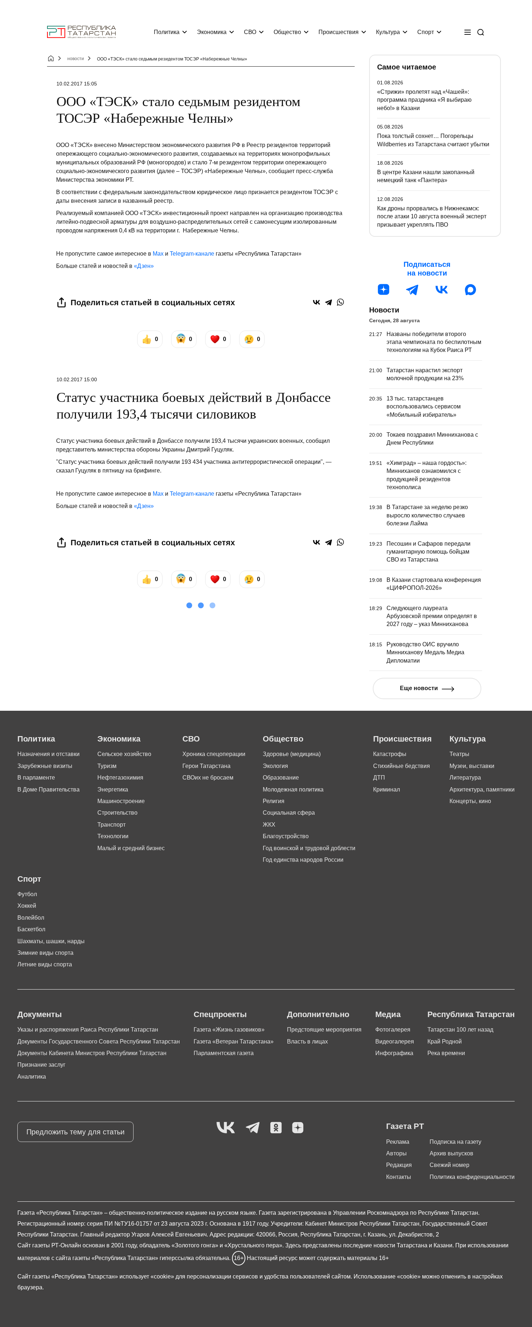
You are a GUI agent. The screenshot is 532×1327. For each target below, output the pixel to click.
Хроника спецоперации (213, 754)
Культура (388, 32)
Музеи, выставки (471, 766)
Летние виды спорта (44, 964)
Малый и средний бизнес (131, 848)
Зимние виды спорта (45, 953)
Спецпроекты (220, 1014)
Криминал (386, 789)
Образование (281, 777)
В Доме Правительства (48, 789)
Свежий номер (449, 1165)
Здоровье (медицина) (292, 754)
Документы (39, 1014)
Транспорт (111, 825)
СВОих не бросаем (207, 777)
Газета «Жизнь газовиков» (229, 1029)
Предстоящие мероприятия (324, 1029)
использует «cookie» (146, 1276)
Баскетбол (31, 929)
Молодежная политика (293, 789)
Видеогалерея (394, 1041)
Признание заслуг (41, 1065)
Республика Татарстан (471, 1014)
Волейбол (30, 918)
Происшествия (338, 32)
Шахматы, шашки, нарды (51, 941)
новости (75, 58)
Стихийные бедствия (401, 766)
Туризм (107, 766)
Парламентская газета (224, 1053)
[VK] (225, 1128)
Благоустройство (286, 836)
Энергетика (112, 789)
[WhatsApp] (340, 302)
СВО (250, 32)
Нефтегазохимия (120, 777)
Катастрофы (389, 754)
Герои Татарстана (206, 766)
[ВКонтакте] (316, 302)
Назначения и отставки (48, 754)
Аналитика (31, 1077)
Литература (465, 777)
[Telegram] (328, 302)
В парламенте (36, 777)
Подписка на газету (455, 1142)
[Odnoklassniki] (276, 1128)
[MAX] (470, 289)
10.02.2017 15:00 (76, 379)
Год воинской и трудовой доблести (309, 848)
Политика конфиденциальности (472, 1177)
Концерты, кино (470, 801)
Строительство (117, 813)
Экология (275, 766)
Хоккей (26, 906)
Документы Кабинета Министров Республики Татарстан (91, 1053)
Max (158, 254)
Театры (459, 754)
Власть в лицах (307, 1041)
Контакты (398, 1177)
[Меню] (467, 32)
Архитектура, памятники (482, 789)
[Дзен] (383, 289)
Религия (273, 801)
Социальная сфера (289, 813)
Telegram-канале (192, 254)
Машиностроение (121, 801)
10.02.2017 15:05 (76, 83)
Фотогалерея (392, 1029)
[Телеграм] (412, 289)
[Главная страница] (81, 32)
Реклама (397, 1142)
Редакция (399, 1165)
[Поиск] (480, 32)
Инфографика (394, 1053)
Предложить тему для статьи (75, 1132)
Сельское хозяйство (124, 754)
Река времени (446, 1053)
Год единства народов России (303, 860)
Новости (384, 310)
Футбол (27, 894)
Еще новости (419, 688)
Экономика (212, 32)
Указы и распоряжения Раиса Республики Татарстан (87, 1029)
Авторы (396, 1153)
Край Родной (444, 1041)
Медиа (388, 1014)
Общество (287, 32)
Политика (167, 32)
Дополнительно (318, 1014)
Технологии (112, 836)
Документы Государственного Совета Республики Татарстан (98, 1041)
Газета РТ (405, 1126)
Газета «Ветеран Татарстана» (234, 1041)
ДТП (379, 777)
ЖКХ (269, 825)
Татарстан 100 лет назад (460, 1029)
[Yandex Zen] (298, 1128)
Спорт (425, 32)
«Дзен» (144, 266)
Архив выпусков (451, 1153)
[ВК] (441, 289)
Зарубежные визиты (44, 766)
